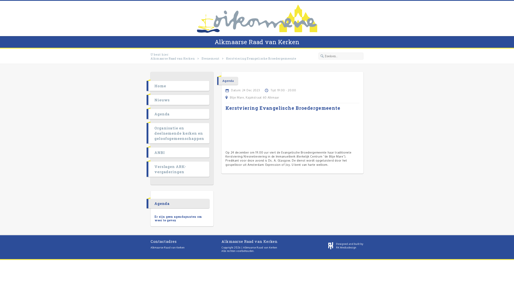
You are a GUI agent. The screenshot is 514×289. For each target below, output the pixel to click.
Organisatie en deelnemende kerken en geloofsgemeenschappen (179, 133)
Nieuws (162, 100)
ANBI (159, 152)
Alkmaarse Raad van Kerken (257, 42)
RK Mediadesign (346, 247)
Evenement (210, 58)
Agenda (162, 114)
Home (160, 85)
